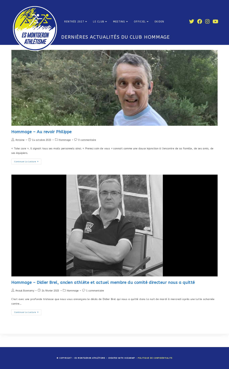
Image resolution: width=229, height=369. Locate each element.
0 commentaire (87, 140)
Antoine (20, 140)
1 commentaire (95, 290)
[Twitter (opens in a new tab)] (191, 21)
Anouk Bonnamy (24, 290)
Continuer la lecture (27, 162)
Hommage (65, 140)
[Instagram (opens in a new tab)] (207, 21)
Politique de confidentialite (155, 358)
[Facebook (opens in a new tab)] (199, 21)
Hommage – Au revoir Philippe (42, 131)
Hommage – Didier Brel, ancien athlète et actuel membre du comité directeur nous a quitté (103, 282)
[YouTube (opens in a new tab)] (215, 21)
